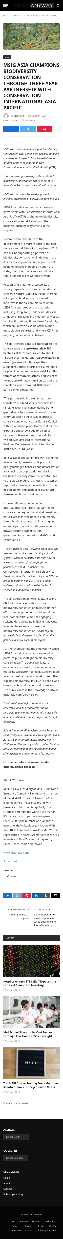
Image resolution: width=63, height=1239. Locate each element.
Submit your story (13, 1194)
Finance (24, 1221)
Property (16, 1225)
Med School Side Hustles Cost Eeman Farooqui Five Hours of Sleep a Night (27, 1034)
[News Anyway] (33, 5)
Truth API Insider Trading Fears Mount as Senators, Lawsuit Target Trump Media (30, 1085)
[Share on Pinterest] (44, 129)
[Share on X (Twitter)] (28, 129)
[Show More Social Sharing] (56, 129)
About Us (8, 1183)
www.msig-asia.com (16, 852)
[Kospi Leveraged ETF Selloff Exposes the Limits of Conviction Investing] (31, 961)
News (7, 57)
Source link (10, 861)
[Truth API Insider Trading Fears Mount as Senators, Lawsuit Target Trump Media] (31, 1063)
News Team (18, 115)
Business (36, 1221)
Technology (51, 1221)
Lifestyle (40, 1225)
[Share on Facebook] (11, 129)
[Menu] (5, 5)
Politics (28, 1225)
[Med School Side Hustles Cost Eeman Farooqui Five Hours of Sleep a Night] (31, 1012)
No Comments (13, 120)
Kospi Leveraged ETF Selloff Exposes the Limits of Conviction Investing (29, 983)
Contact (7, 1188)
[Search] (58, 5)
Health (52, 1225)
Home (6, 1177)
